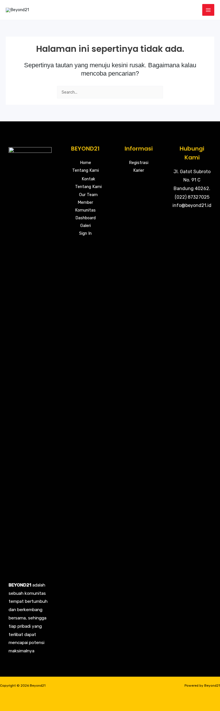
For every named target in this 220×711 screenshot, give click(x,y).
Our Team (88, 194)
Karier (138, 170)
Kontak (88, 178)
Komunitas (85, 210)
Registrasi (138, 162)
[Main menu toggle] (208, 10)
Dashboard (85, 217)
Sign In (85, 233)
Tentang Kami (85, 170)
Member (85, 202)
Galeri (85, 225)
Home (85, 162)
